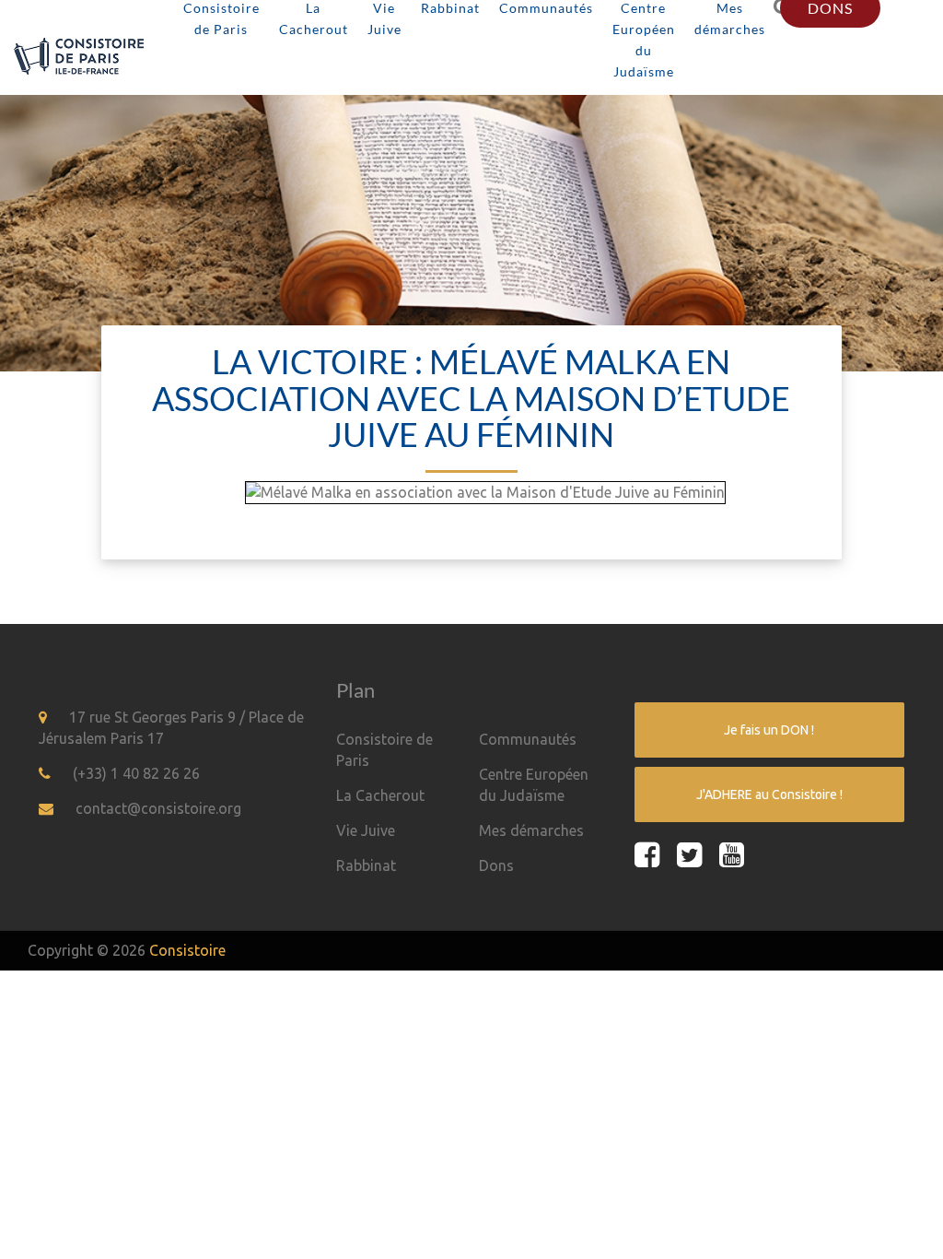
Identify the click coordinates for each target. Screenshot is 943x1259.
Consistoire (187, 950)
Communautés (527, 739)
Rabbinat (366, 865)
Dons (496, 865)
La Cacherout (380, 795)
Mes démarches (531, 830)
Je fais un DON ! (769, 730)
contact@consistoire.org (158, 808)
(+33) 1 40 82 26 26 (136, 773)
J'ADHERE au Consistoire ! (769, 794)
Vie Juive (365, 830)
